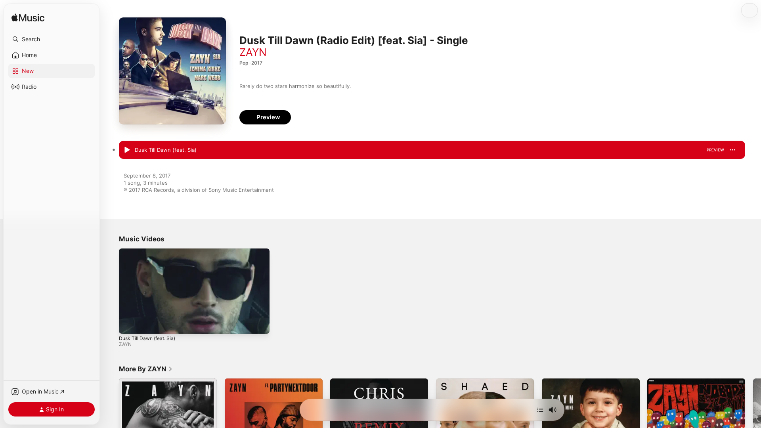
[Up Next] (540, 409)
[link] (146, 369)
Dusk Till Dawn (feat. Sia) (147, 338)
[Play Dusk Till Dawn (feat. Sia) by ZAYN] (127, 150)
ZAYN (253, 52)
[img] (27, 18)
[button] (51, 39)
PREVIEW (715, 149)
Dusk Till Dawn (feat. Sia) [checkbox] (166, 150)
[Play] (129, 324)
